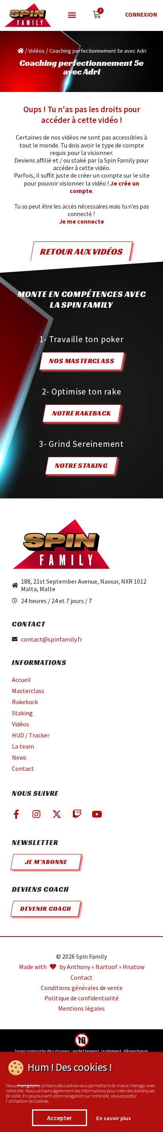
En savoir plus (113, 1118)
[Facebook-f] (16, 814)
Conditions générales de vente (82, 988)
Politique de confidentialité (81, 998)
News (19, 757)
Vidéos (36, 50)
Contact (23, 768)
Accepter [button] (59, 1118)
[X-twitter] (56, 814)
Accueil (21, 680)
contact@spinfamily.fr (51, 639)
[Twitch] (77, 814)
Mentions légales (81, 1008)
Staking (22, 713)
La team (23, 746)
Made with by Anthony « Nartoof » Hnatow (81, 967)
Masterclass (28, 691)
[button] (72, 14)
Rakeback (25, 702)
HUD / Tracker (30, 735)
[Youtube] (97, 814)
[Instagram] (36, 814)
